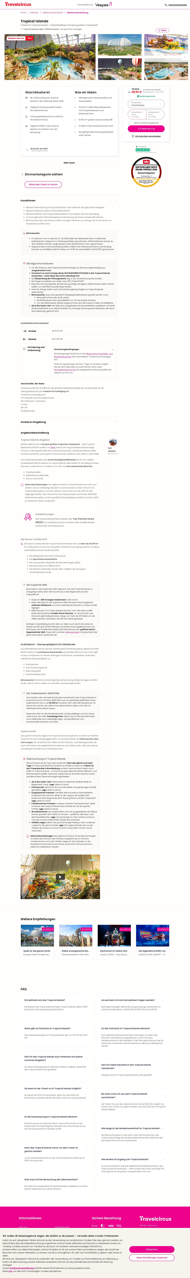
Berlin (53, 447)
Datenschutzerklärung (22, 1268)
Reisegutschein (62, 1227)
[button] (50, 57)
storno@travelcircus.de (64, 369)
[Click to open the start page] (155, 1220)
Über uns (23, 1227)
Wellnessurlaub (72, 632)
